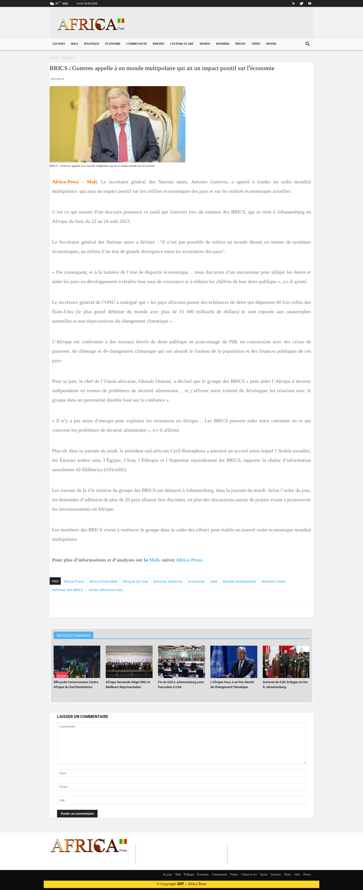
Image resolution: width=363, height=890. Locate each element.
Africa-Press (189, 559)
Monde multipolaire (239, 581)
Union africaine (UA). (106, 589)
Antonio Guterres (168, 581)
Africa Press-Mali (103, 581)
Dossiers (222, 44)
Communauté (136, 44)
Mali (74, 44)
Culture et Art (182, 44)
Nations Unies (273, 581)
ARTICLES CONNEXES (73, 636)
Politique (91, 44)
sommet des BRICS (67, 589)
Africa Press (74, 581)
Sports (205, 44)
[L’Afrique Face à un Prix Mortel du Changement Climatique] (233, 662)
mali (213, 581)
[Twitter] (301, 3)
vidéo (255, 44)
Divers (271, 44)
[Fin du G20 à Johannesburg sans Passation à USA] (181, 662)
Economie (196, 581)
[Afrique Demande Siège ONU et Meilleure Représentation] (129, 662)
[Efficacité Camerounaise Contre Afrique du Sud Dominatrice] (77, 662)
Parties (158, 44)
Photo (240, 44)
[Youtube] (309, 3)
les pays (59, 44)
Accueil (54, 57)
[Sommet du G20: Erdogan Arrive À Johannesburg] (286, 662)
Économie (113, 44)
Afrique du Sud (135, 581)
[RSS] (293, 3)
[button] (307, 44)
